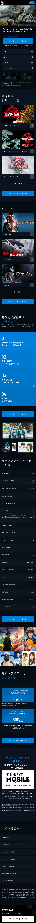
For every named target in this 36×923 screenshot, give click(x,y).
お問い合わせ (21, 913)
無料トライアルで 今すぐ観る (18, 41)
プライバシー (14, 913)
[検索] (27, 2)
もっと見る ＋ (18, 183)
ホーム (3, 913)
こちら (30, 45)
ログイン (32, 2)
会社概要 (8, 913)
